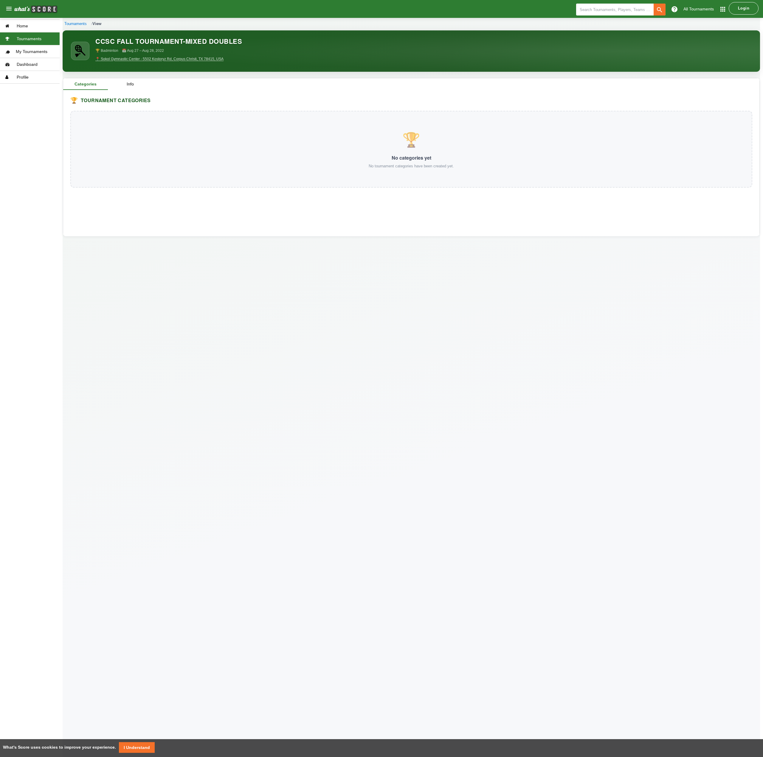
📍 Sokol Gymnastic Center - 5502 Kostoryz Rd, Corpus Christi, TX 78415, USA (159, 59)
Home (21, 26)
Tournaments (28, 38)
